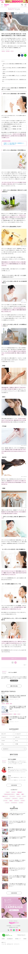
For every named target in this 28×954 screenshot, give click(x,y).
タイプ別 (20, 802)
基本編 (7, 703)
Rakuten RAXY (7, 5)
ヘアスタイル (7, 798)
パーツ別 (5, 800)
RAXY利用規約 (9, 925)
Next (25, 664)
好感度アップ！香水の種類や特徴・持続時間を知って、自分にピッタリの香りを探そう (14, 144)
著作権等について (18, 938)
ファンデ (7, 802)
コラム (2, 744)
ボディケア (17, 737)
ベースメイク (18, 734)
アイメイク (3, 737)
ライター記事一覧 (14, 680)
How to (3, 51)
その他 (16, 744)
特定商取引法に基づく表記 (13, 927)
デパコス (22, 800)
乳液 (11, 703)
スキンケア (8, 49)
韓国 (22, 794)
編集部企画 (19, 792)
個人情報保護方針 (10, 938)
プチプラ (21, 798)
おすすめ (7, 51)
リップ (24, 796)
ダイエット (16, 800)
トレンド (18, 796)
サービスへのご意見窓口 (16, 925)
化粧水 (15, 714)
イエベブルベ (15, 798)
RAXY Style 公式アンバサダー (7, 714)
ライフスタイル (14, 802)
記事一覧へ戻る (14, 686)
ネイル (16, 740)
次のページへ (14, 658)
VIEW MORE (14, 785)
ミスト (12, 51)
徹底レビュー (5, 796)
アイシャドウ (12, 796)
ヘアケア (3, 740)
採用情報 (24, 938)
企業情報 (3, 938)
